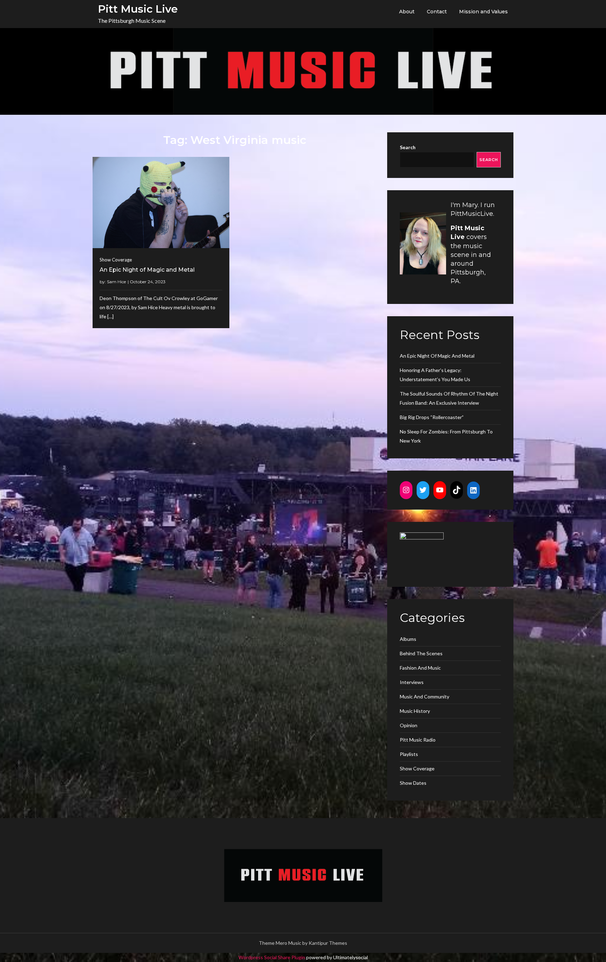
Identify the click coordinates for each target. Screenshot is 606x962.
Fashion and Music (420, 668)
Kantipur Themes (328, 943)
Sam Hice (116, 281)
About (407, 11)
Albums (408, 639)
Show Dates (413, 783)
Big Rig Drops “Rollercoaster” (432, 417)
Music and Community (424, 696)
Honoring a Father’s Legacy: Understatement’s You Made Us (435, 374)
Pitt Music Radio (418, 740)
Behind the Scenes (421, 653)
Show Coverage (116, 260)
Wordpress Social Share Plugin (272, 957)
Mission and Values (483, 11)
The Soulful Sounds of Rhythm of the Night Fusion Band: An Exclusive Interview (449, 398)
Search (408, 147)
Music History (415, 711)
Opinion (408, 725)
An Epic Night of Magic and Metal (147, 269)
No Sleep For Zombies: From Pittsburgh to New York (446, 436)
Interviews (412, 682)
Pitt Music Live (138, 8)
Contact (437, 11)
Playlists (409, 754)
